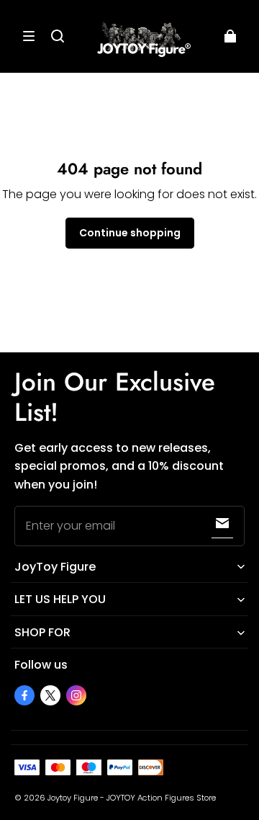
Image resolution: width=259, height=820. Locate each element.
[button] (28, 36)
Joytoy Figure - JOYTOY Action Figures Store (131, 797)
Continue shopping (130, 233)
